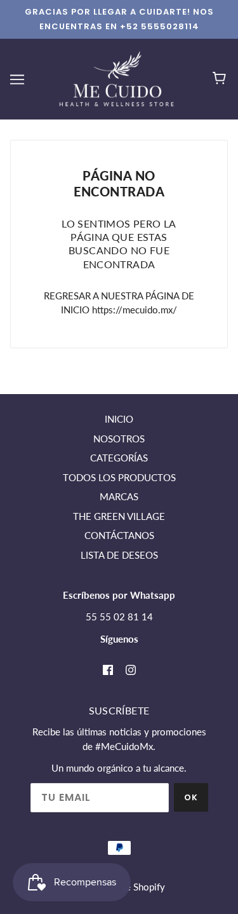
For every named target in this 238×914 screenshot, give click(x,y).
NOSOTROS (119, 438)
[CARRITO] (221, 79)
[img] (107, 668)
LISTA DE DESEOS (119, 555)
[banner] (116, 77)
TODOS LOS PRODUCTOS (119, 477)
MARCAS (119, 496)
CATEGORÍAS (119, 457)
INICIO (119, 419)
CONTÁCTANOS (119, 535)
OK (191, 797)
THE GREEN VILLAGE (119, 516)
